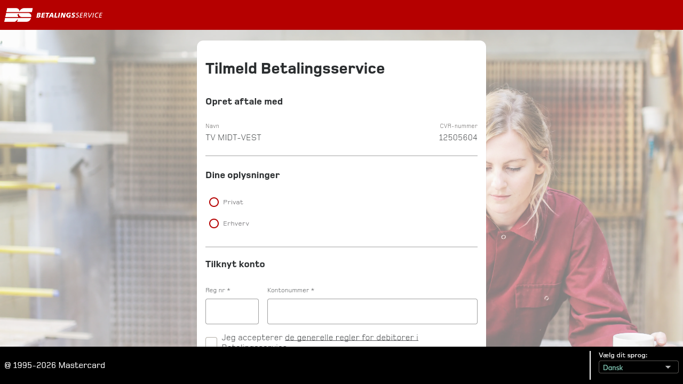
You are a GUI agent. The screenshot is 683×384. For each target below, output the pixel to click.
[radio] (341, 202)
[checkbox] (211, 342)
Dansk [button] (610, 365)
